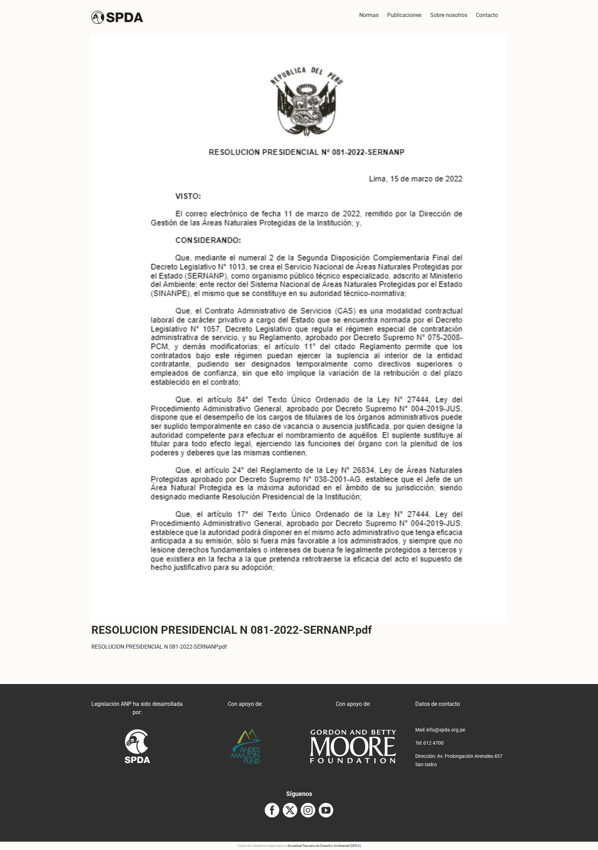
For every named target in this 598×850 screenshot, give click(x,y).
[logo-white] (353, 731)
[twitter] (290, 810)
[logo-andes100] (245, 731)
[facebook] (272, 810)
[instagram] (308, 810)
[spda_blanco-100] (137, 731)
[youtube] (326, 810)
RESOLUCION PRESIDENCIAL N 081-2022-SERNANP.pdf (159, 646)
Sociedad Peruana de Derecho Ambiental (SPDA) (324, 846)
